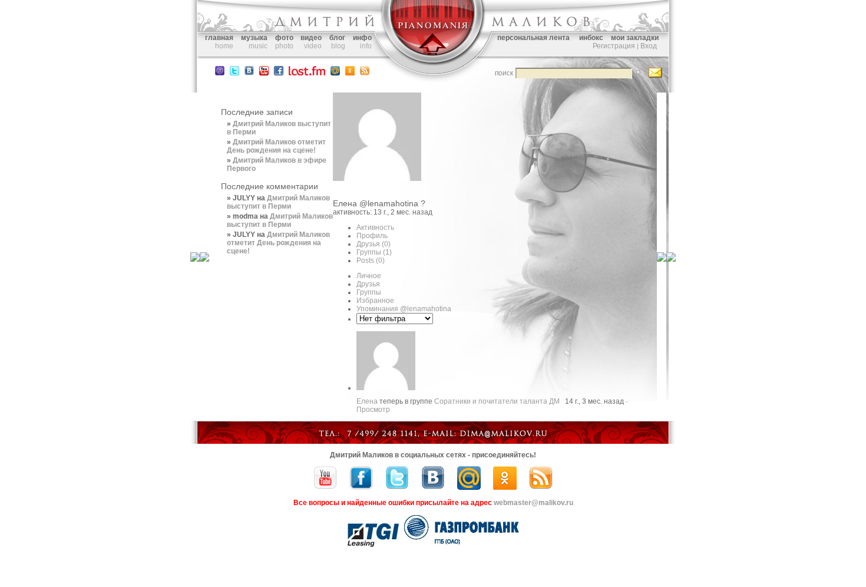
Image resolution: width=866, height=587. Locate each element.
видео (311, 38)
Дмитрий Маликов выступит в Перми (278, 202)
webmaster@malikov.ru (533, 503)
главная (219, 38)
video (313, 46)
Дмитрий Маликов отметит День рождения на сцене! (276, 146)
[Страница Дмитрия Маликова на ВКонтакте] (433, 487)
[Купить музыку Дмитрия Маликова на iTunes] (219, 73)
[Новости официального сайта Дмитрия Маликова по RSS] (364, 73)
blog (338, 46)
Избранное (375, 300)
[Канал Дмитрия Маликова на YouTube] (264, 73)
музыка (254, 38)
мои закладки (635, 38)
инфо (362, 38)
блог (337, 38)
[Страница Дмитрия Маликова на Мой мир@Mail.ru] (335, 73)
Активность (375, 227)
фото (284, 38)
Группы (374, 252)
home (224, 46)
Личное (368, 276)
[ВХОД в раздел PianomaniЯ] (433, 64)
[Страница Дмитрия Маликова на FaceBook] (278, 73)
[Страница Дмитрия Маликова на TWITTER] (234, 73)
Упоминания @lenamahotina (403, 309)
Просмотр (373, 409)
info (366, 46)
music (258, 46)
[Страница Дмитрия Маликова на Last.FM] (307, 73)
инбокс (591, 38)
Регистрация (614, 46)
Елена (345, 203)
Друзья (373, 244)
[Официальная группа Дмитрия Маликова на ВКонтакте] (249, 73)
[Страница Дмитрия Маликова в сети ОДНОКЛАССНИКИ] (350, 73)
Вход (648, 46)
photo (284, 46)
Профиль (372, 236)
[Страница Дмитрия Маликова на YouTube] (325, 487)
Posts (370, 260)
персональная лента (533, 38)
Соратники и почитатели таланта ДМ (497, 401)
